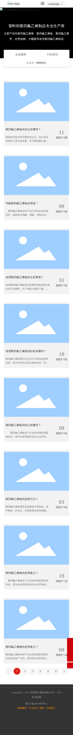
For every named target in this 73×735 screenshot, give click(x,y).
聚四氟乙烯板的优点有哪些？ (23, 129)
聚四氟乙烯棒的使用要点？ (22, 572)
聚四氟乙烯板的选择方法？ (22, 499)
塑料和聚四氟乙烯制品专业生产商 (36, 26)
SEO (58, 692)
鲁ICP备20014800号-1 (36, 703)
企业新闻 (20, 54)
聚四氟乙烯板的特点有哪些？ (23, 425)
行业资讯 (52, 54)
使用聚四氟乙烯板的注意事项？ (25, 277)
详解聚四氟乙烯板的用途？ (22, 203)
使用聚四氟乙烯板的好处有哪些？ (26, 351)
